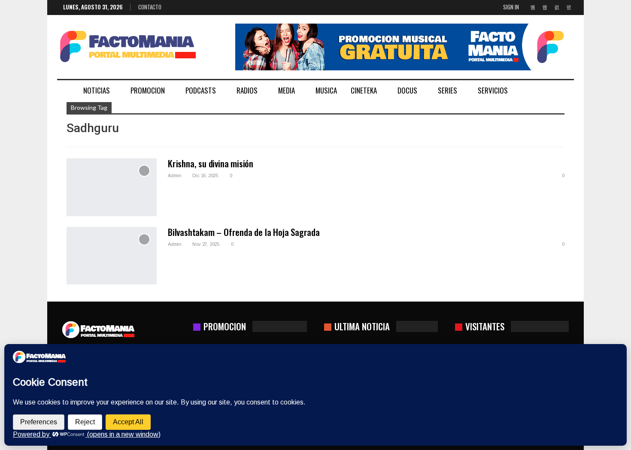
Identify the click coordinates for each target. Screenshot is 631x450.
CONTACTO (149, 7)
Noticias (96, 90)
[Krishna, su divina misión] (112, 187)
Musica (326, 90)
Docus (407, 90)
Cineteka (364, 90)
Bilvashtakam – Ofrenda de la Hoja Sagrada (244, 232)
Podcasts (200, 90)
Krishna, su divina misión (210, 163)
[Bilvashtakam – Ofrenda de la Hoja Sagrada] (112, 255)
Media (286, 90)
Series (447, 90)
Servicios (493, 90)
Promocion (147, 90)
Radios (247, 90)
